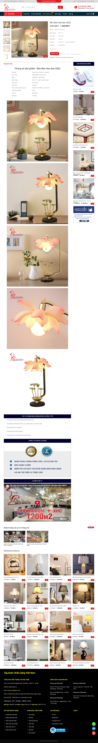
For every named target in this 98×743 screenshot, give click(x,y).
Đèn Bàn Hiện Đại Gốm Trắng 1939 (35, 577)
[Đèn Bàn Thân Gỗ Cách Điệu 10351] (37, 621)
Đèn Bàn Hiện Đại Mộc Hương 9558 (81, 662)
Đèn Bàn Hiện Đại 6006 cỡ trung (57, 662)
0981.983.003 (90, 8)
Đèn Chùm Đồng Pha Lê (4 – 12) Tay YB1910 (82, 201)
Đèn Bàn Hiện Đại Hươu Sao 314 (11, 577)
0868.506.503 (82, 8)
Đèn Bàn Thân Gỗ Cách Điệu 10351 (35, 634)
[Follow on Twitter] (91, 1)
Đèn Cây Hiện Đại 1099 (55, 577)
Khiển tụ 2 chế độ (77, 89)
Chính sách (21, 1)
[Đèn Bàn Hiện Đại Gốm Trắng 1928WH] (83, 564)
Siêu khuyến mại (47, 14)
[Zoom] (13, 55)
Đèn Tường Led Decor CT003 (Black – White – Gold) (82, 173)
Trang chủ (26, 14)
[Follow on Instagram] (89, 1)
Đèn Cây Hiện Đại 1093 (32, 662)
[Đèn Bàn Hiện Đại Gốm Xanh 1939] (60, 593)
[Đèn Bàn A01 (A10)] (14, 621)
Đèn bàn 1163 (76, 605)
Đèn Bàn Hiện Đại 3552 (78, 634)
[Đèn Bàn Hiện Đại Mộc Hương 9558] (83, 650)
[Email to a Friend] (73, 54)
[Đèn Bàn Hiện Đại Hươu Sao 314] (14, 564)
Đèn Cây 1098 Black (78, 117)
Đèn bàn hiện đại (63, 57)
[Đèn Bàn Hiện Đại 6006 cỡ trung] (60, 650)
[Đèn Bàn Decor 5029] (14, 650)
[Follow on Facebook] (88, 1)
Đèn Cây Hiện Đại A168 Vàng (56, 634)
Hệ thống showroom (81, 1)
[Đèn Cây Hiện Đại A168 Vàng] (60, 621)
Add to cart (54, 53)
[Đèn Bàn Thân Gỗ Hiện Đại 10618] (37, 593)
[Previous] (14, 39)
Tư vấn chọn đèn (36, 14)
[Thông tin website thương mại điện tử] (57, 729)
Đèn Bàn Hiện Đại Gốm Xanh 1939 (58, 605)
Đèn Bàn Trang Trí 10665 (10, 605)
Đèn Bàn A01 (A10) (8, 634)
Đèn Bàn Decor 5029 (9, 662)
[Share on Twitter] (68, 54)
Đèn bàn (57, 57)
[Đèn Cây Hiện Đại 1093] (37, 650)
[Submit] (60, 7)
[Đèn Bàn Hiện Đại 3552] (83, 621)
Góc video (58, 14)
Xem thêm (90, 527)
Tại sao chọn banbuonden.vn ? (10, 1)
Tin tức (65, 14)
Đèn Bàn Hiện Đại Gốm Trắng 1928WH (82, 577)
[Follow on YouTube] (93, 1)
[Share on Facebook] (63, 54)
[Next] (45, 39)
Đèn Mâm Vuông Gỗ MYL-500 (80, 145)
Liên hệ (71, 14)
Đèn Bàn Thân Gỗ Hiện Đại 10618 (34, 605)
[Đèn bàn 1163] (83, 593)
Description (8, 64)
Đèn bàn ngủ (70, 57)
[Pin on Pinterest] (78, 54)
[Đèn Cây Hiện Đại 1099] (60, 564)
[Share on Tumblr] (82, 54)
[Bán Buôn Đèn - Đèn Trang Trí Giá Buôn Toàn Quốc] (11, 7)
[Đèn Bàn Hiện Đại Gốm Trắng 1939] (37, 564)
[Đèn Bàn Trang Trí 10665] (14, 593)
